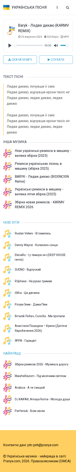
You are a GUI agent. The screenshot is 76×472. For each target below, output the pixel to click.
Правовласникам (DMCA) (51, 461)
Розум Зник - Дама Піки (31, 304)
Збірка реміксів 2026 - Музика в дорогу (41, 364)
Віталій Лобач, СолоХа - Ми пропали (40, 316)
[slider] (28, 45)
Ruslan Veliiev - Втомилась (33, 233)
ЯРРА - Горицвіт (26, 340)
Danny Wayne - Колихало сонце (36, 245)
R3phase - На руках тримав (33, 281)
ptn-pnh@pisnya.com (42, 445)
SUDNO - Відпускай (28, 269)
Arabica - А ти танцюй (30, 387)
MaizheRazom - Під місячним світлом (40, 376)
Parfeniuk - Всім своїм (30, 411)
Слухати (57, 59)
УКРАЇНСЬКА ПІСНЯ (29, 7)
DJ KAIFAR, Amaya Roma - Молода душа (42, 399)
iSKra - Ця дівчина (27, 292)
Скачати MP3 (21, 59)
